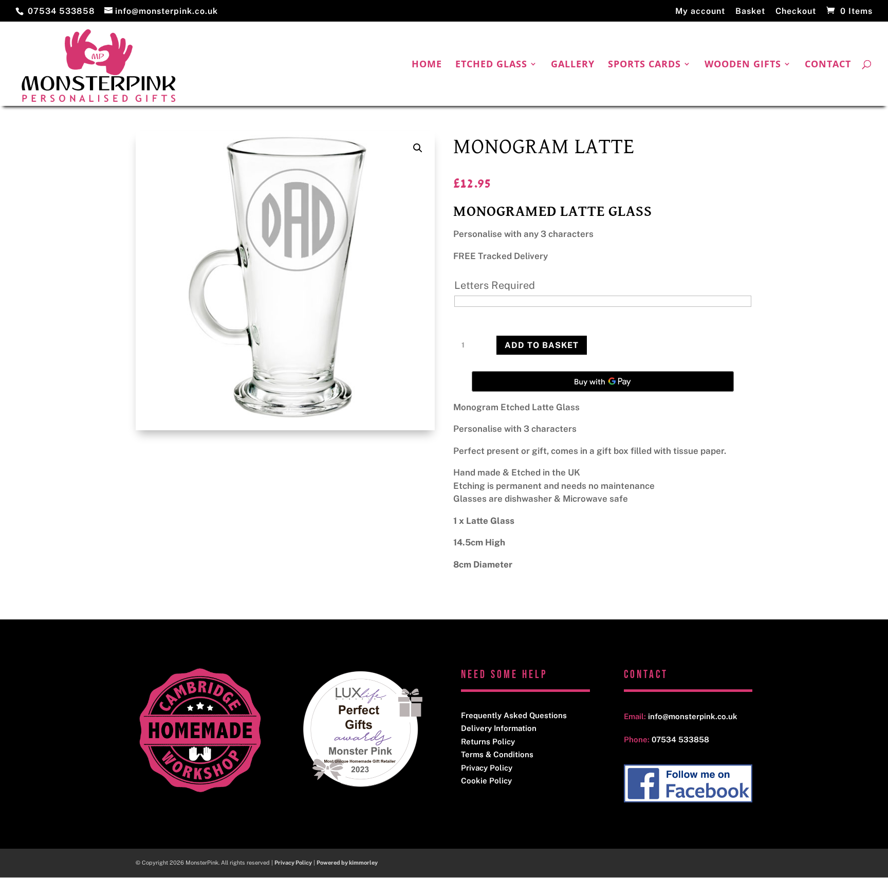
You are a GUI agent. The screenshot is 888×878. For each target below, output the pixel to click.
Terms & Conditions (497, 754)
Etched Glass (491, 65)
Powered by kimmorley (347, 862)
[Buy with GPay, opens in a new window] (603, 381)
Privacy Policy (486, 767)
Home (427, 65)
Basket (750, 11)
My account (700, 11)
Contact (828, 65)
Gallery (573, 65)
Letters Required (494, 285)
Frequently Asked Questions (514, 715)
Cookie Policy (486, 780)
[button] (418, 148)
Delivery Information (498, 728)
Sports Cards (644, 65)
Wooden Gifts (743, 65)
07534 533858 (61, 11)
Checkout (795, 11)
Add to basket (542, 345)
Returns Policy (488, 741)
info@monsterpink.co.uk (692, 716)
